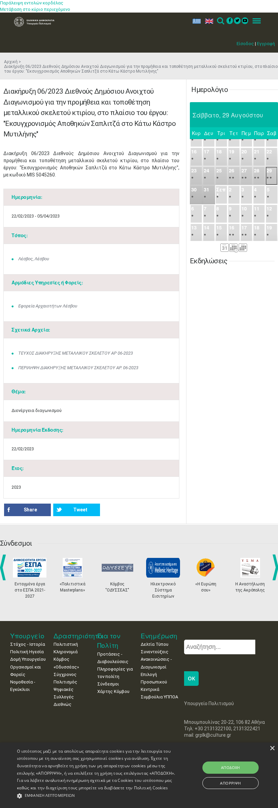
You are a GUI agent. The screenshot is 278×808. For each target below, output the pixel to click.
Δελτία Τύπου (154, 644)
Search (220, 21)
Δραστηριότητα (78, 636)
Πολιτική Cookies (151, 788)
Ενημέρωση (159, 636)
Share (30, 509)
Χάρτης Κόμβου (113, 691)
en (207, 21)
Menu (254, 21)
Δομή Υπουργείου (28, 659)
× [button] (272, 748)
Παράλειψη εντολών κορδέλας (31, 2)
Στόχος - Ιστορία (27, 644)
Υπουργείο (27, 636)
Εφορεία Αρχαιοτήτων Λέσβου (47, 305)
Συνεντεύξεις (154, 651)
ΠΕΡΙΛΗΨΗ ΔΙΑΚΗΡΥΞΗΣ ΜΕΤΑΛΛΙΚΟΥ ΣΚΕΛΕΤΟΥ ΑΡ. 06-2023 (78, 367)
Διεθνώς (63, 704)
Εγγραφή (266, 43)
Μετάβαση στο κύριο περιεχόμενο (35, 9)
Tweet (80, 509)
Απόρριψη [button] (230, 783)
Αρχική (11, 61)
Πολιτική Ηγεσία (27, 651)
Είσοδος (245, 43)
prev (4, 567)
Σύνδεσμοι (108, 684)
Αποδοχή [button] (230, 767)
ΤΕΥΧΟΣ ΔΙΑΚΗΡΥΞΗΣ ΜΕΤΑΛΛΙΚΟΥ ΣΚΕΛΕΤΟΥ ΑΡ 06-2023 (75, 353)
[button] (96, 796)
